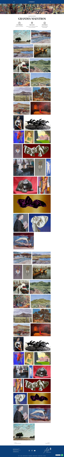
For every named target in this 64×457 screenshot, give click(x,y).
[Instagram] (29, 451)
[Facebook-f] (32, 451)
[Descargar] (45, 23)
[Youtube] (35, 451)
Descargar (44, 24)
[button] (14, 2)
